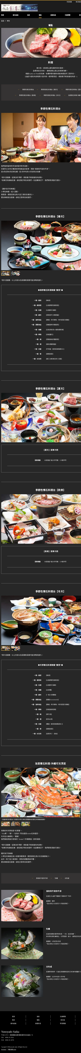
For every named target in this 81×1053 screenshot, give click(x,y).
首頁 (13, 1016)
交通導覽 (63, 1016)
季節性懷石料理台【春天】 (49, 89)
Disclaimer (3, 1049)
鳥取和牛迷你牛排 (42, 878)
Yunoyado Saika (10, 1031)
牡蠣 (56, 878)
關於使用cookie (12, 1049)
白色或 (67, 878)
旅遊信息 (38, 1023)
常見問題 (63, 1023)
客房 (13, 1020)
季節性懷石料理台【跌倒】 (28, 95)
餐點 (38, 1020)
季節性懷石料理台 (28, 89)
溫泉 (38, 1016)
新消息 (63, 1020)
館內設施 (13, 1023)
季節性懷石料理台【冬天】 (52, 95)
